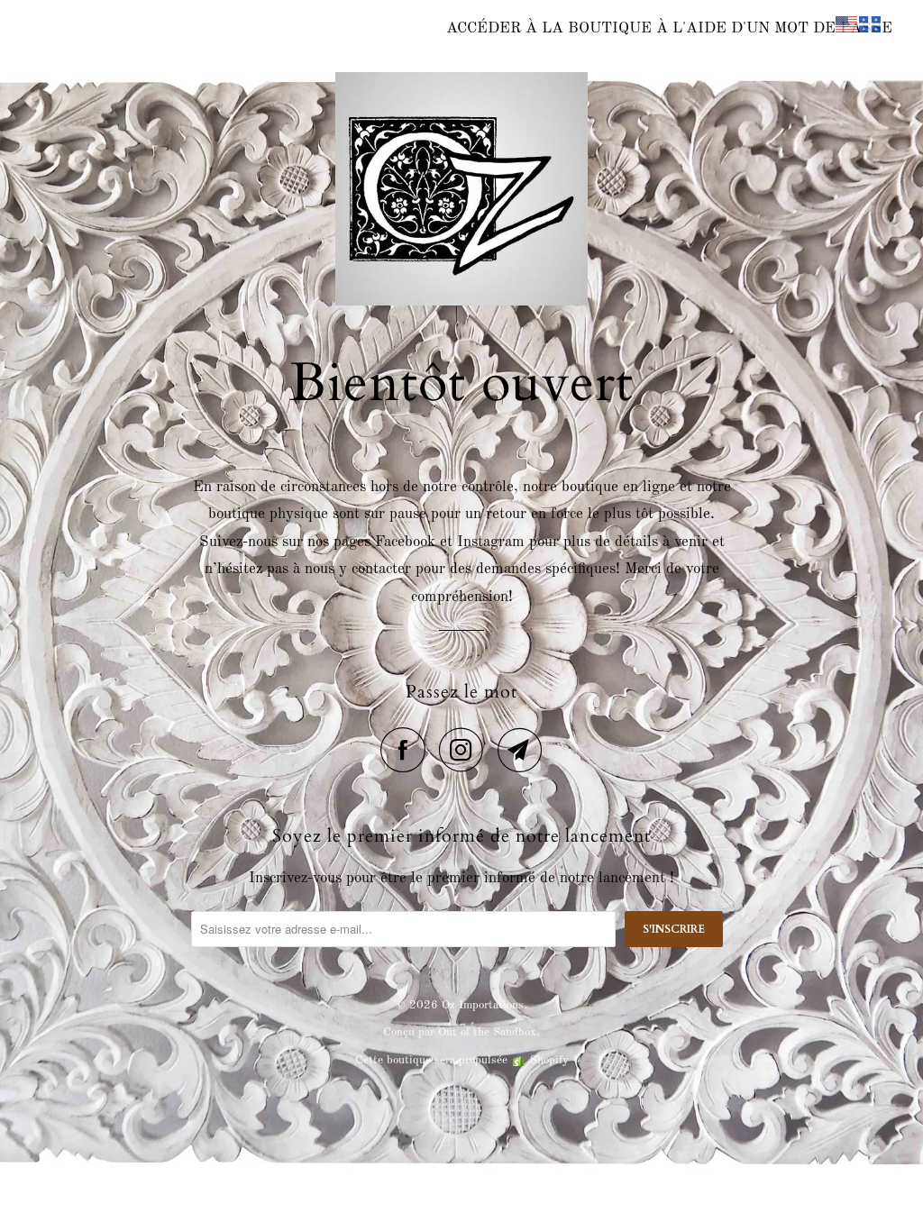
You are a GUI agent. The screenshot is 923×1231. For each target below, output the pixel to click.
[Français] (870, 24)
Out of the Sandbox (487, 1032)
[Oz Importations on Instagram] (466, 749)
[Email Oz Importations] (520, 749)
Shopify (549, 1060)
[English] (847, 24)
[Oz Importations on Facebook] (407, 749)
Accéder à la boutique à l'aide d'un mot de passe (669, 28)
